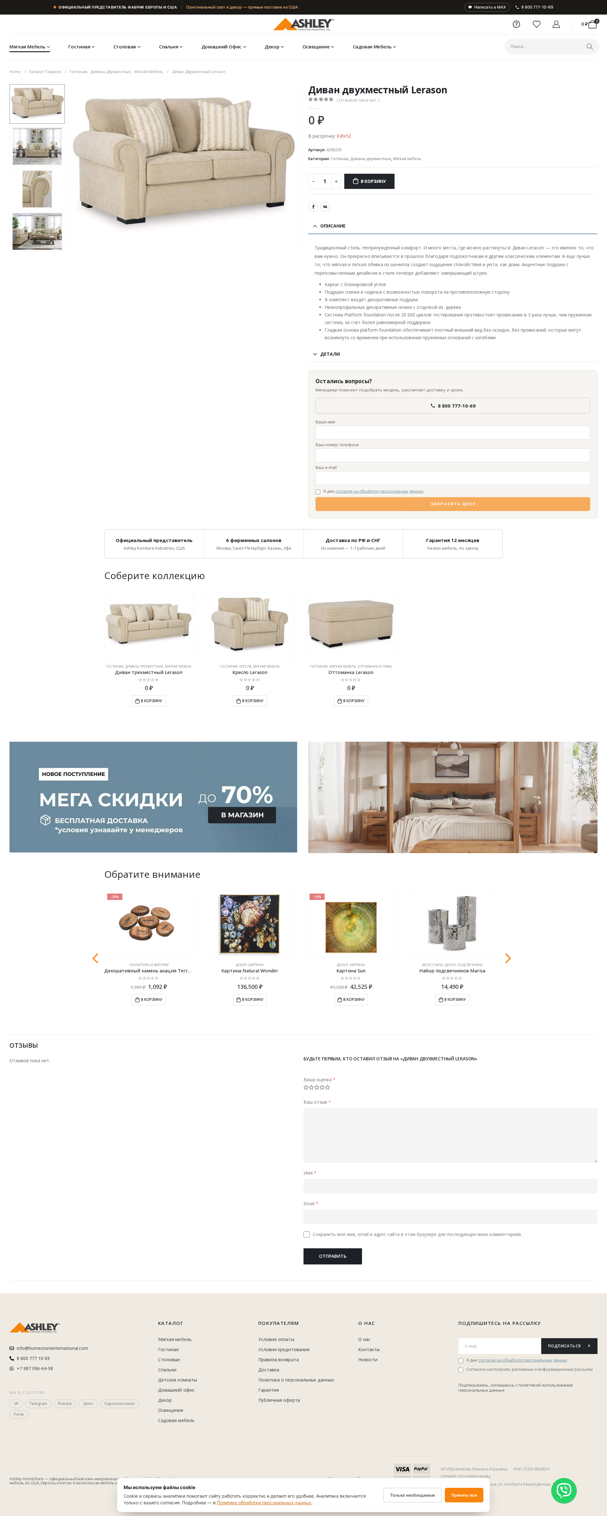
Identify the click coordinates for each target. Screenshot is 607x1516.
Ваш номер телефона (337, 444)
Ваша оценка (319, 1079)
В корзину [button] (151, 700)
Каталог (171, 1323)
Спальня (168, 46)
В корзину (373, 181)
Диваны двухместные (370, 158)
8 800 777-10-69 (537, 7)
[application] (453, 797)
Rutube (65, 1403)
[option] (37, 104)
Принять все (464, 1495)
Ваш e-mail (326, 467)
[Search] (589, 46)
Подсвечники (469, 965)
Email (311, 1204)
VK (325, 207)
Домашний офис (221, 46)
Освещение (316, 46)
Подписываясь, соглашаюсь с (488, 1385)
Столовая (124, 46)
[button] (69, 166)
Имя (310, 1173)
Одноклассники (119, 1403)
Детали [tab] (330, 354)
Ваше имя (325, 422)
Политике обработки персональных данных (264, 1502)
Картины (256, 965)
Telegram (38, 1403)
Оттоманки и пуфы (375, 666)
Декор (272, 46)
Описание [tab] (333, 226)
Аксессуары (432, 965)
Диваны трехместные (144, 666)
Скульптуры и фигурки (149, 965)
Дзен (88, 1403)
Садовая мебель (372, 46)
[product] (149, 625)
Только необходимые (412, 1495)
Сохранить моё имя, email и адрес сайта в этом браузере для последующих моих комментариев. (417, 1234)
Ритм (19, 1414)
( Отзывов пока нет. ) (358, 100)
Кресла (245, 666)
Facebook (313, 207)
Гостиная (79, 46)
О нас (366, 1323)
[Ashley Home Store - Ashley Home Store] (303, 24)
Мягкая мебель (27, 46)
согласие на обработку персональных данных (379, 491)
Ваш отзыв (317, 1102)
